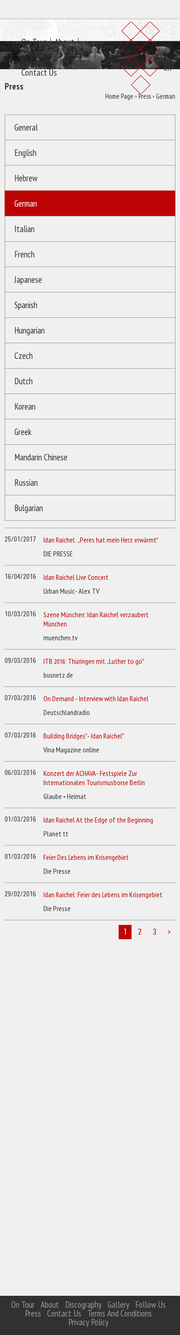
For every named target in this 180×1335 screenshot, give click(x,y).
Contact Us (50, 56)
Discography (52, 35)
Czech (23, 350)
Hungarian (28, 324)
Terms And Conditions (116, 1314)
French (24, 248)
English (25, 147)
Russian (26, 487)
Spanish (25, 299)
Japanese (28, 273)
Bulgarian (28, 513)
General (26, 121)
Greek (22, 426)
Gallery (91, 35)
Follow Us (47, 46)
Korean (25, 400)
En (168, 51)
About (75, 25)
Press (79, 46)
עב (168, 29)
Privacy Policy (87, 1322)
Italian (24, 223)
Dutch (23, 375)
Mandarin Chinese (28, 457)
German (25, 197)
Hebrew (25, 172)
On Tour (45, 25)
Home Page (27, 92)
